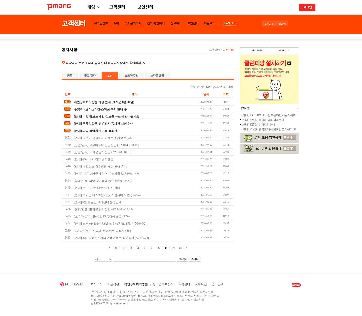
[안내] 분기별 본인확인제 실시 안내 (97, 188)
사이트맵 (201, 284)
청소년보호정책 (163, 284)
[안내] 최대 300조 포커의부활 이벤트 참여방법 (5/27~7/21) (111, 238)
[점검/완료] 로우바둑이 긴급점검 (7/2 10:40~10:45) (106, 145)
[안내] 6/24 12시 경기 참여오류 (94, 159)
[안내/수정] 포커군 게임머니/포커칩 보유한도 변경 (106, 173)
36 (151, 248)
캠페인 (282, 23)
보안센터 (145, 7)
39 (173, 248)
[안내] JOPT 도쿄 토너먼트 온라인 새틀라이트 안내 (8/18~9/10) (270, 115)
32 (123, 248)
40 (180, 248)
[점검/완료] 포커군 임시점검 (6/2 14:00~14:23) (103, 209)
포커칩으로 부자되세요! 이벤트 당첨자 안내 (102, 231)
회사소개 (96, 284)
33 (130, 248)
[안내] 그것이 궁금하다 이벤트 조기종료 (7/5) (103, 138)
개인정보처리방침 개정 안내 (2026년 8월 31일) (104, 102)
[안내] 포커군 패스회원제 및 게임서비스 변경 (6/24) (107, 195)
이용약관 (113, 284)
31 (116, 248)
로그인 (307, 7)
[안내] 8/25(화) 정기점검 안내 (258, 124)
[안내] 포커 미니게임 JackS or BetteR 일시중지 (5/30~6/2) (110, 223)
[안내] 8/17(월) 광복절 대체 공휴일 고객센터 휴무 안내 (270, 129)
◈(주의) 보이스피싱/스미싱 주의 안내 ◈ (100, 109)
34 (137, 248)
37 (158, 248)
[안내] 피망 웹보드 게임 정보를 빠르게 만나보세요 (106, 116)
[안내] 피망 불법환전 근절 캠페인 (95, 131)
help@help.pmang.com (161, 295)
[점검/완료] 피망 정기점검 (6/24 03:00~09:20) (102, 181)
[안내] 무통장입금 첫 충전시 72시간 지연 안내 (103, 123)
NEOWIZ (72, 285)
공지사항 (269, 23)
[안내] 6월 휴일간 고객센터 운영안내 (98, 202)
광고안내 (218, 284)
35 (144, 248)
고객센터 (117, 7)
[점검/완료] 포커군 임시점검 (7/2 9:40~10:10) (102, 152)
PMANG (59, 7)
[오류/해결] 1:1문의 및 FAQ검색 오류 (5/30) (102, 216)
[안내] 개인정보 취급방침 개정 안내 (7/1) (100, 166)
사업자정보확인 (194, 299)
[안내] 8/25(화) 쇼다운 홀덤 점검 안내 (263, 120)
